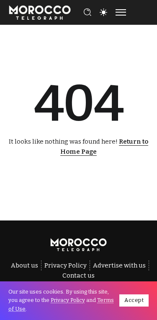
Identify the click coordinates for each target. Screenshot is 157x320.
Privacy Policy (68, 300)
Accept (134, 300)
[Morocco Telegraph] (39, 12)
